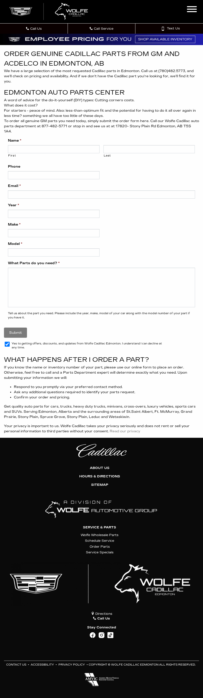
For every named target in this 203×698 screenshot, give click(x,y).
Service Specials (99, 552)
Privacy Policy (71, 664)
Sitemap (99, 485)
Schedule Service (99, 541)
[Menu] (192, 9)
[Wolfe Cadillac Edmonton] (49, 11)
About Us (99, 468)
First (12, 155)
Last (107, 155)
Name (14, 140)
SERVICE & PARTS (99, 527)
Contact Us (16, 664)
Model (15, 244)
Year (13, 205)
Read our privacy (125, 431)
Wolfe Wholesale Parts (99, 535)
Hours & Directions (99, 476)
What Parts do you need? (34, 263)
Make (14, 224)
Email (14, 186)
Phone (14, 166)
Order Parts (100, 546)
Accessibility (42, 664)
